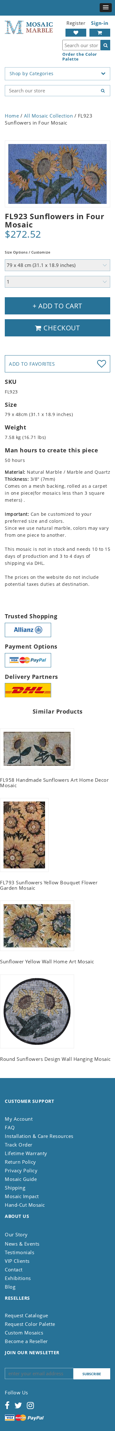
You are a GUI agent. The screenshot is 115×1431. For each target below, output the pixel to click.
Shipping (15, 1187)
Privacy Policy (21, 1170)
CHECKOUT (61, 327)
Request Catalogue (26, 1315)
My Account (19, 1119)
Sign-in (100, 23)
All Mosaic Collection (48, 115)
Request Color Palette (30, 1324)
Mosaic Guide (21, 1179)
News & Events (22, 1243)
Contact (14, 1269)
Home (12, 115)
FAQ (10, 1127)
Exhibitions (18, 1278)
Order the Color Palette (79, 56)
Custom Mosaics (24, 1332)
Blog (10, 1287)
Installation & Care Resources (39, 1136)
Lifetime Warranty (26, 1153)
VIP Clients (17, 1261)
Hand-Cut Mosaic (25, 1205)
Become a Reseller (26, 1341)
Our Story (16, 1234)
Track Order (19, 1144)
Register (75, 23)
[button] (106, 7)
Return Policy (20, 1162)
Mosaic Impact (22, 1196)
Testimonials (19, 1252)
